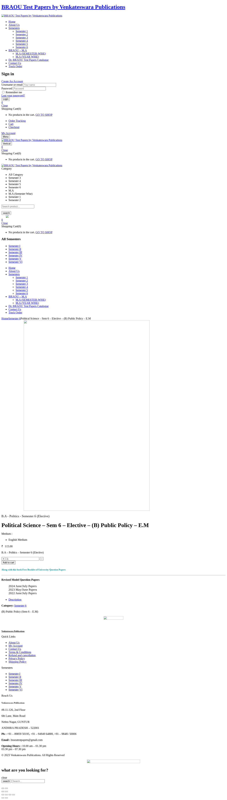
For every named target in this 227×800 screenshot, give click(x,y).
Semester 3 (22, 37)
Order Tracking (17, 120)
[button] (113, 102)
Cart (11, 123)
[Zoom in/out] (13, 794)
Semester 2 (22, 34)
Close (4, 105)
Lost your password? (13, 95)
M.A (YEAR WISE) (27, 56)
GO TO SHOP (43, 114)
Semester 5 (22, 43)
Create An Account (12, 81)
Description (15, 599)
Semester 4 (22, 40)
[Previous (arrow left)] (2, 791)
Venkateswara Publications (12, 631)
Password (6, 88)
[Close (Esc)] (2, 788)
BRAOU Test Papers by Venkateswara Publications (63, 7)
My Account (8, 133)
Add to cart (8, 562)
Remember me (14, 92)
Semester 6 (22, 47)
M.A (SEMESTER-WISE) (31, 53)
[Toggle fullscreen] (6, 788)
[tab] (117, 599)
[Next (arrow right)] (6, 791)
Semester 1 (22, 31)
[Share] (6, 794)
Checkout (14, 127)
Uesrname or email (12, 84)
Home (4, 318)
